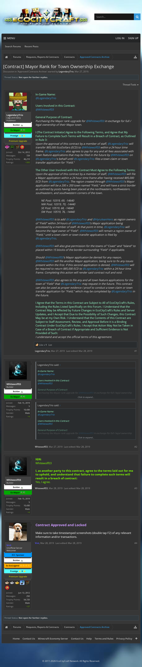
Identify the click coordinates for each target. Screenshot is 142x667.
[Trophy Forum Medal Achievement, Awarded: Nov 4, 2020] (22, 147)
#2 (135, 446)
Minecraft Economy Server (53, 638)
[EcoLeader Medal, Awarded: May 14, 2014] (7, 583)
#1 (135, 351)
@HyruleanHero (103, 219)
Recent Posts (31, 46)
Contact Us (29, 638)
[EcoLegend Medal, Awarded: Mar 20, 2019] (17, 583)
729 (28, 155)
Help (89, 638)
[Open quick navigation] (135, 57)
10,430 (27, 409)
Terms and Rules (104, 638)
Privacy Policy (124, 638)
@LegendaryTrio (46, 98)
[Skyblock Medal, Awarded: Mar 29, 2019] (22, 583)
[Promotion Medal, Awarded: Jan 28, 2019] (27, 583)
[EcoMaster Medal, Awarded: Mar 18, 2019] (12, 583)
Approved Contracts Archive (32, 71)
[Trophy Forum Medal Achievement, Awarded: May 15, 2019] (7, 588)
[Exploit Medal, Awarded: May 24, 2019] (12, 147)
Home (16, 638)
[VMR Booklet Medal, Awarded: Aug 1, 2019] (7, 147)
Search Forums (13, 46)
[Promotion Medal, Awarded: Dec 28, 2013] (17, 147)
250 (28, 596)
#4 (135, 543)
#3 (135, 488)
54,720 (27, 599)
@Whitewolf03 (45, 109)
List (50, 344)
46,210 (27, 159)
